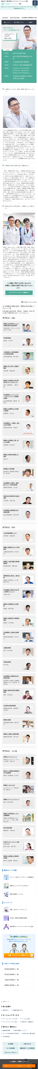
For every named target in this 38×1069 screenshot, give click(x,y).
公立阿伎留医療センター (10, 533)
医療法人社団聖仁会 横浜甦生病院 (11, 857)
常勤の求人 (6, 1010)
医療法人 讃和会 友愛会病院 (11, 734)
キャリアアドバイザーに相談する (19, 292)
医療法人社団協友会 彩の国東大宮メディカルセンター (11, 381)
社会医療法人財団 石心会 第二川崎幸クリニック (11, 590)
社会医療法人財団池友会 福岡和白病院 (11, 677)
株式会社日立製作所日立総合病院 (11, 497)
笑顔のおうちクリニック (10, 757)
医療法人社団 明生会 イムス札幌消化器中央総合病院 (11, 324)
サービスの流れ (26, 1019)
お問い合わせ (27, 1044)
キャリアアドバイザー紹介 (10, 1022)
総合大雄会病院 (8, 827)
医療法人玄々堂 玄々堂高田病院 (11, 367)
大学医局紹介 (6, 1036)
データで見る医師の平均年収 (11, 1033)
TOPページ (6, 1001)
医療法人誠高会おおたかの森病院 (11, 548)
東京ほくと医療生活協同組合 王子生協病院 (11, 771)
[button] (36, 1060)
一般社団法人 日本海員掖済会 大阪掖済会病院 (11, 353)
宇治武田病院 (7, 338)
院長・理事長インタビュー (19, 22)
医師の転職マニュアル (20, 1030)
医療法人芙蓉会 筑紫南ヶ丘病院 (11, 455)
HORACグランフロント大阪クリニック (11, 842)
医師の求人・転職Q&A (27, 1022)
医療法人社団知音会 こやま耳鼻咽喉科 (11, 814)
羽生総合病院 (7, 662)
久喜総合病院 (7, 647)
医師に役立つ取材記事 (29, 1033)
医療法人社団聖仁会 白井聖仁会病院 (11, 409)
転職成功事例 (6, 1030)
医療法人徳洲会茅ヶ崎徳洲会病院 (11, 619)
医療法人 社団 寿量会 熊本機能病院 (11, 562)
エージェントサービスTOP (10, 1019)
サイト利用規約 (10, 1048)
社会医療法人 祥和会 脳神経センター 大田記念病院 (11, 483)
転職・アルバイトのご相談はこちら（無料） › (19, 1066)
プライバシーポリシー (11, 1052)
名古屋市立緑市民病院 (10, 705)
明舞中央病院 (7, 719)
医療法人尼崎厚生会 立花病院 (11, 605)
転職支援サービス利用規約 (27, 1048)
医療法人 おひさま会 (9, 785)
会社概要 (10, 1044)
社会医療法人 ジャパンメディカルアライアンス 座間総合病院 (11, 396)
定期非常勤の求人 (18, 1010)
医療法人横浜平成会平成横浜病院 (11, 691)
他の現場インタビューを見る (30, 301)
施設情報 (30, 22)
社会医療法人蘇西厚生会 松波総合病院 (11, 511)
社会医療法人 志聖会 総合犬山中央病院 (11, 424)
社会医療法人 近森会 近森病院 (11, 633)
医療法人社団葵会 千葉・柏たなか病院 (11, 441)
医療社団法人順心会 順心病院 (11, 576)
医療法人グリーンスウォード (11, 799)
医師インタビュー (7, 22)
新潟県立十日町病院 (9, 468)
